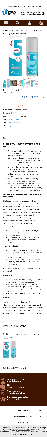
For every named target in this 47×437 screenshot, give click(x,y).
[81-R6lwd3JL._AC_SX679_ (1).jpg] (34, 83)
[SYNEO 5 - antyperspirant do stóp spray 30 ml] (13, 349)
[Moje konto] (29, 23)
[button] (6, 23)
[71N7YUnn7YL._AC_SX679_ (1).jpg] (13, 83)
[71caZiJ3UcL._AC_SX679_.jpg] (6, 83)
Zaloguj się (25, 97)
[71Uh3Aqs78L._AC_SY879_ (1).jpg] (27, 83)
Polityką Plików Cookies (21, 430)
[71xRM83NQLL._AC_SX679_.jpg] (20, 83)
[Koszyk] (41, 23)
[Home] (23, 12)
